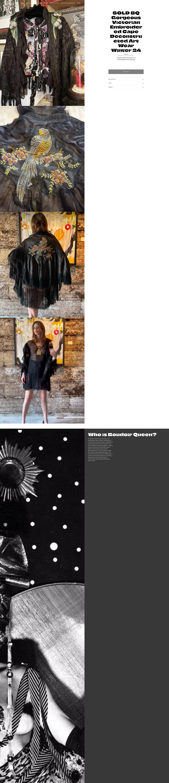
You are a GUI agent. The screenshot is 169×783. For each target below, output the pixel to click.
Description (111, 79)
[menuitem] (78, 3)
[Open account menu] (142, 3)
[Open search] (138, 3)
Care (109, 83)
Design (110, 87)
